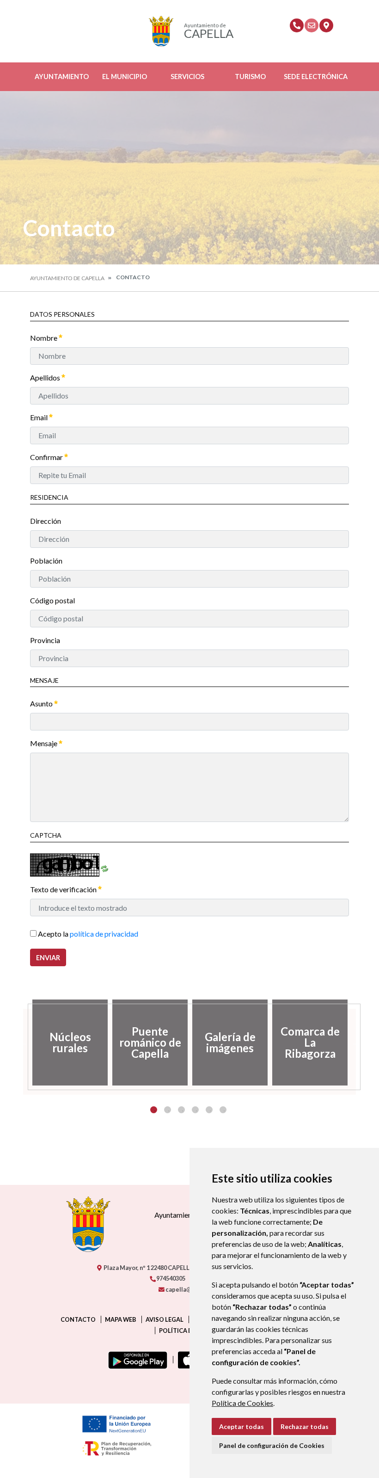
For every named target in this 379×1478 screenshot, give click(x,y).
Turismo (250, 76)
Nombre (44, 337)
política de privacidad (104, 933)
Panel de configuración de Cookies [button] (271, 1445)
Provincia (45, 640)
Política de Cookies (242, 1402)
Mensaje (44, 743)
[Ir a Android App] (136, 1359)
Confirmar (47, 457)
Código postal (52, 600)
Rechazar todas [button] (305, 1426)
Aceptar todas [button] (241, 1426)
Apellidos (45, 377)
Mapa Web (120, 1319)
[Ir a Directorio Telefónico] (297, 25)
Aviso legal (164, 1319)
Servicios (187, 76)
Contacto (78, 1319)
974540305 (170, 1278)
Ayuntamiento (62, 76)
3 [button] (181, 1109)
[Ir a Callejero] (326, 25)
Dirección (45, 520)
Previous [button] (23, 1042)
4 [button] (195, 1109)
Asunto (42, 703)
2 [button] (167, 1109)
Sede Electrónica (316, 76)
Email (39, 417)
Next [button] (356, 1042)
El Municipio (124, 76)
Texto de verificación (64, 889)
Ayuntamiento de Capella (67, 278)
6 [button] (223, 1109)
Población (46, 560)
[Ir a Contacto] (311, 25)
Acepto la (87, 933)
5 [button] (209, 1109)
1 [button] (153, 1109)
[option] (70, 1043)
